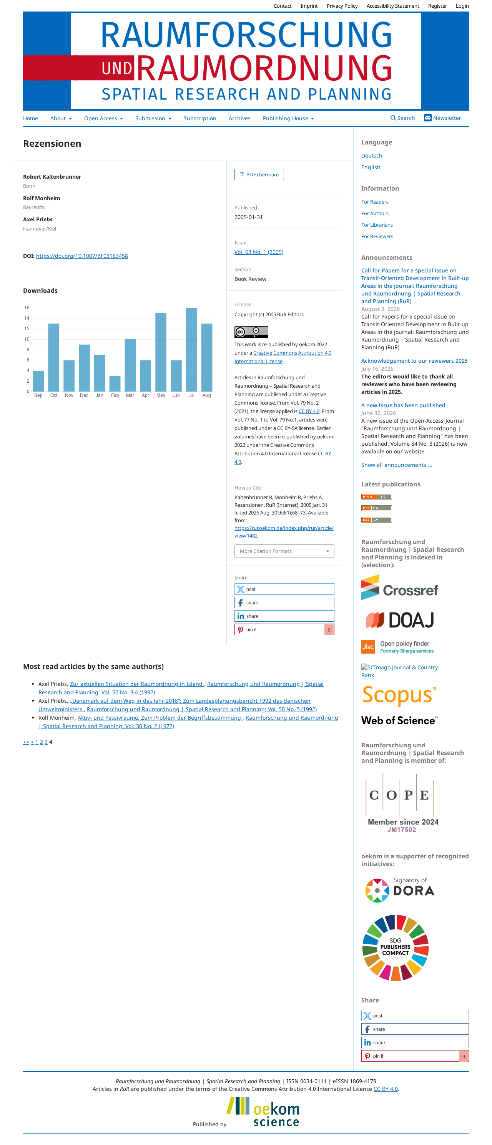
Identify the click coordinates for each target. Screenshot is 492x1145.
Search (405, 117)
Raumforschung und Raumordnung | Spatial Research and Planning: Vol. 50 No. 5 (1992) (202, 709)
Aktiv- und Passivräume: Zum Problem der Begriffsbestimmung (160, 717)
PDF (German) (262, 174)
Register (437, 5)
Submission (151, 118)
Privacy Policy (342, 5)
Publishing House (286, 118)
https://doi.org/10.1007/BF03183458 (82, 255)
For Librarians (377, 224)
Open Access (101, 118)
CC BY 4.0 (309, 411)
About (58, 118)
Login (462, 5)
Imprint (309, 5)
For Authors (375, 213)
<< (26, 741)
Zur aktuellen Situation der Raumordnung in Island (137, 683)
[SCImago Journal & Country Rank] (399, 675)
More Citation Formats (266, 551)
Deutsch (371, 155)
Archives (240, 118)
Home (30, 118)
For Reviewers (377, 236)
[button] (284, 589)
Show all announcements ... (396, 464)
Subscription (200, 118)
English (371, 167)
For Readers (375, 201)
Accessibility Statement (393, 5)
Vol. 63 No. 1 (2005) (258, 252)
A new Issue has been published (403, 405)
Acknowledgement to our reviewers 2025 (414, 360)
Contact (283, 5)
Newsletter (447, 117)
